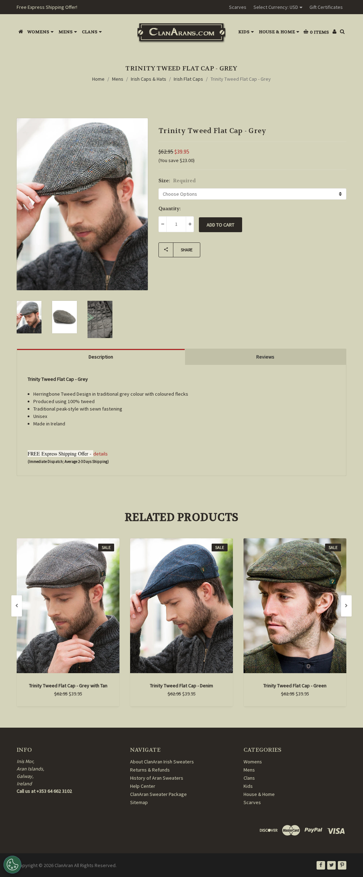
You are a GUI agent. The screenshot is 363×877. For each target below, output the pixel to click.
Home (98, 79)
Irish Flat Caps (188, 79)
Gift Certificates (326, 7)
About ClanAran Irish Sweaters (162, 761)
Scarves (237, 7)
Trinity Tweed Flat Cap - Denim (181, 685)
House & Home (277, 32)
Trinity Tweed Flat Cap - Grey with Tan (68, 685)
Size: (177, 180)
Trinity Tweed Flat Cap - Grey (241, 79)
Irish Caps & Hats (148, 79)
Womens (38, 32)
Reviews (265, 357)
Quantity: (169, 208)
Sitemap (139, 802)
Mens (65, 32)
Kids (244, 32)
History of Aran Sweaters (156, 778)
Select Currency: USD (275, 7)
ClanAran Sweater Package (158, 794)
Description (101, 357)
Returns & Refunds (150, 770)
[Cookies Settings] (12, 864)
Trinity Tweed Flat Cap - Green (294, 685)
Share (186, 249)
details (100, 454)
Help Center (142, 786)
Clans (89, 32)
